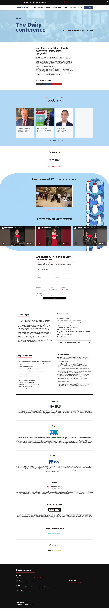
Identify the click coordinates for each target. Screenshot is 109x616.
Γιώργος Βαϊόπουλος (24, 128)
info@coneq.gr (50, 517)
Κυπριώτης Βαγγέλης (84, 128)
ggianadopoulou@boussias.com (40, 577)
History (66, 7)
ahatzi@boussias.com (53, 586)
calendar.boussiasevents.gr (75, 582)
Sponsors (47, 7)
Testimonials (73, 7)
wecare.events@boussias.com (30, 591)
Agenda (34, 7)
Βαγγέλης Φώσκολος (64, 128)
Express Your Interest (57, 7)
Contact (80, 7)
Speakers (40, 7)
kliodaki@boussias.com (36, 581)
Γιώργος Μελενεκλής (44, 128)
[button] (46, 140)
